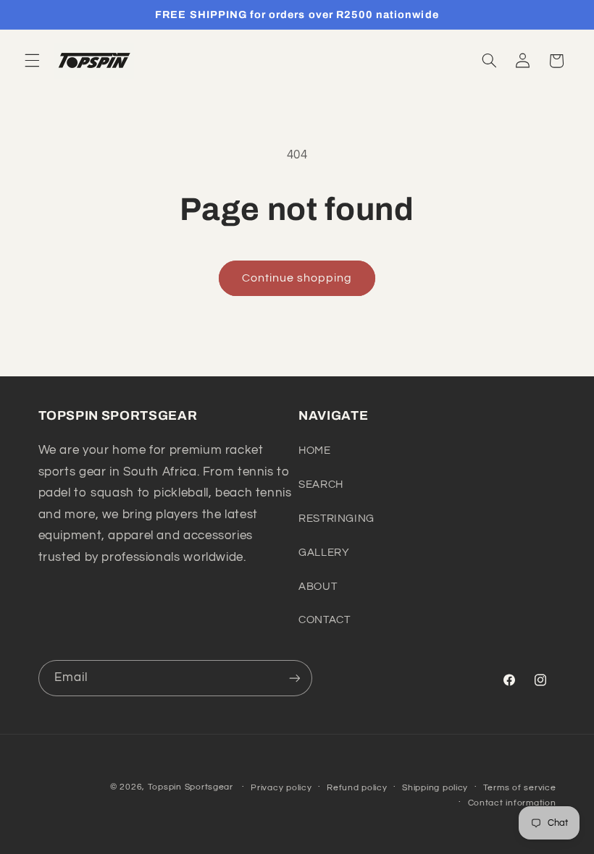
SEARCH (320, 484)
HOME (314, 450)
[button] (32, 60)
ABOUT (317, 586)
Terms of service (519, 788)
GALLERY (323, 552)
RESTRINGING (336, 518)
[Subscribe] (294, 678)
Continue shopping (297, 278)
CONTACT (324, 619)
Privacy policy (281, 788)
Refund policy (357, 788)
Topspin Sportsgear (190, 787)
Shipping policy (435, 788)
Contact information (512, 803)
